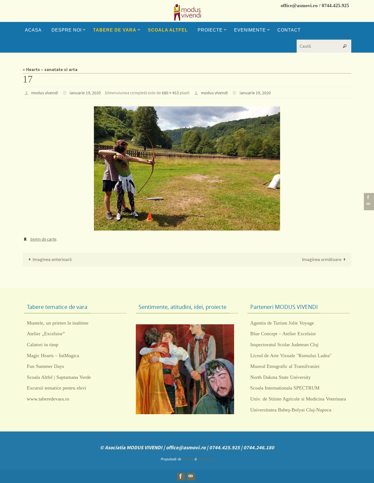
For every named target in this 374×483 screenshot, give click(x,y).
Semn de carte (43, 239)
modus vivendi (44, 92)
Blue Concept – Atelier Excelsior (283, 333)
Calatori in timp (42, 344)
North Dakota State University (280, 377)
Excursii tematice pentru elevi (56, 388)
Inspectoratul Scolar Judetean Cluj (284, 344)
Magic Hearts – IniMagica (53, 355)
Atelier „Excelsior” (46, 333)
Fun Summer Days (45, 366)
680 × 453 (170, 92)
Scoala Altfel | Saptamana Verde (59, 377)
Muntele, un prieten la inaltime (57, 323)
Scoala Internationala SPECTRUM (285, 388)
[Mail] (368, 204)
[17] (187, 168)
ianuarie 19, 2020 (85, 92)
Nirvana (188, 459)
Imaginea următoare (321, 259)
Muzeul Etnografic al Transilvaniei (285, 366)
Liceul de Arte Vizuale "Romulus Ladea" (291, 355)
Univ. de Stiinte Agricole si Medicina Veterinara (298, 399)
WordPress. (205, 459)
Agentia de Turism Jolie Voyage (282, 323)
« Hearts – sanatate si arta (50, 69)
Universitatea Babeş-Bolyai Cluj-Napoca (290, 410)
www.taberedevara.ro (48, 399)
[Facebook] (368, 197)
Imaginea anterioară (52, 259)
